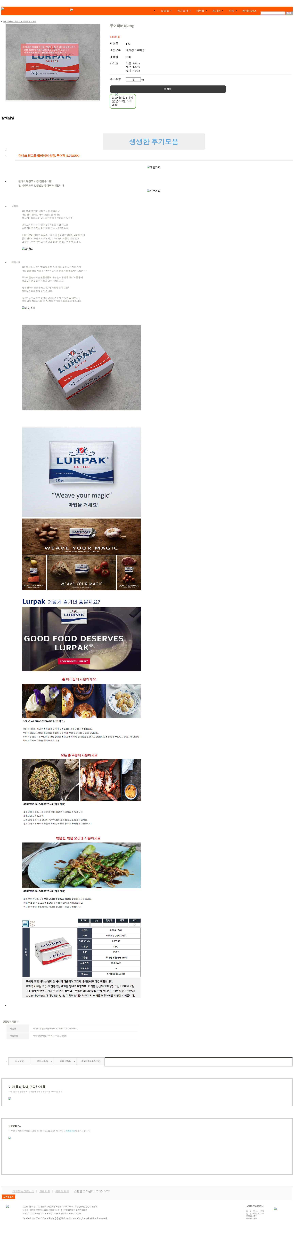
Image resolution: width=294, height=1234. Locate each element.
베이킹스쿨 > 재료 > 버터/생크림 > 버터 (19, 21)
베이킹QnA (249, 10)
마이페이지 (70, 1131)
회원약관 (44, 1191)
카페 (231, 10)
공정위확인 (62, 1191)
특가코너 (182, 10)
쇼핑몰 (165, 10)
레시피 (217, 10)
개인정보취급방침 (23, 1191)
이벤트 (200, 10)
